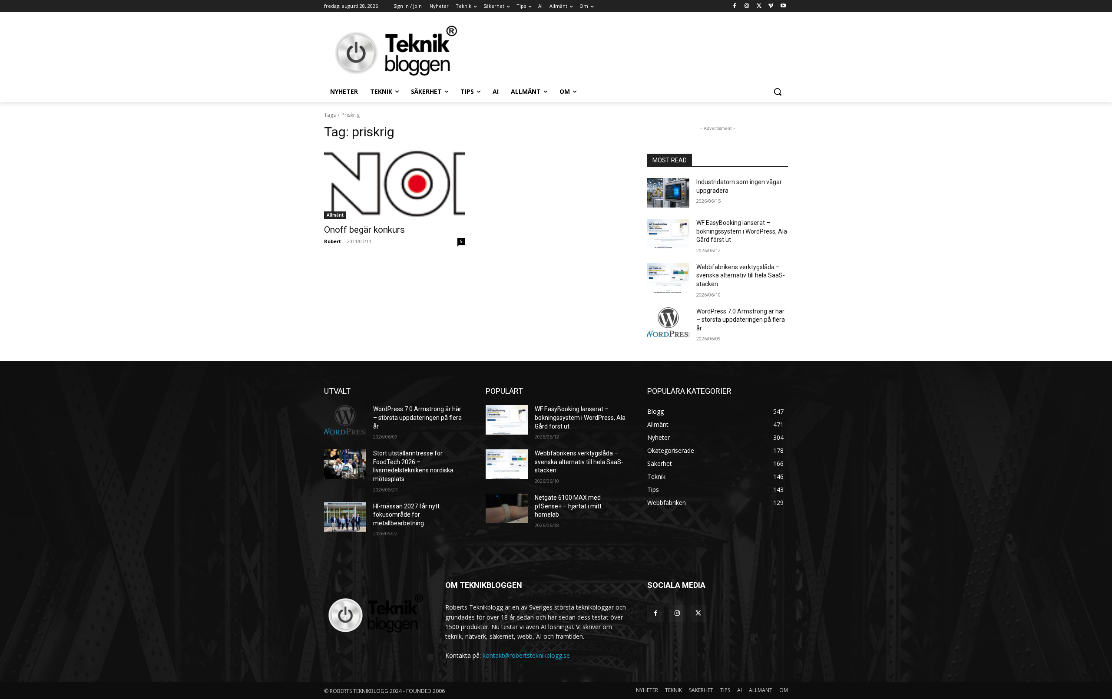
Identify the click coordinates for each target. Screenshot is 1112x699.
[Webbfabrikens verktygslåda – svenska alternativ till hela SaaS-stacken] (668, 278)
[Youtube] (783, 6)
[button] (777, 91)
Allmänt (335, 215)
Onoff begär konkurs (364, 229)
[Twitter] (759, 6)
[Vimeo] (771, 6)
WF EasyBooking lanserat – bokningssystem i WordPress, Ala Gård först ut (741, 231)
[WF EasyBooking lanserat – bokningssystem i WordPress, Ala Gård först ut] (668, 233)
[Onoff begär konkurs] (394, 183)
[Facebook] (735, 6)
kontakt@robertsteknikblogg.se (526, 655)
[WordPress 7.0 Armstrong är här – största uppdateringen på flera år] (668, 322)
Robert (332, 241)
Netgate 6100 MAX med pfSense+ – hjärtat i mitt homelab (568, 506)
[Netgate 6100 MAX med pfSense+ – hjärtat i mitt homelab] (507, 508)
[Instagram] (747, 6)
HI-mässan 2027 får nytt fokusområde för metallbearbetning (406, 515)
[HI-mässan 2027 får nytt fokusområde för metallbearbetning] (345, 517)
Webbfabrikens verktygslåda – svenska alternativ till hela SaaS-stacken (740, 275)
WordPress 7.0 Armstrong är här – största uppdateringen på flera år (740, 320)
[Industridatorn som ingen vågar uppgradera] (668, 193)
